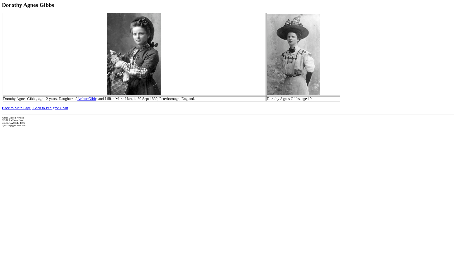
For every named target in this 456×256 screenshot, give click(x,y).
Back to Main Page (16, 108)
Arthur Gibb (86, 99)
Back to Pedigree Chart (50, 108)
